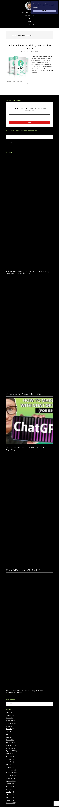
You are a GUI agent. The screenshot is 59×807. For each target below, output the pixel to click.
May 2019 (8, 792)
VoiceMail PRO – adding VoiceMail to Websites (29, 47)
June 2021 (9, 729)
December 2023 (10, 720)
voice (29, 83)
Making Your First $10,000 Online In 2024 (23, 394)
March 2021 (9, 737)
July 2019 (8, 786)
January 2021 (9, 742)
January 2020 (9, 770)
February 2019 (10, 800)
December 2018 (10, 803)
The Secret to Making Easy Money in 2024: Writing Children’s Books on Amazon (27, 272)
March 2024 (9, 712)
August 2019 (9, 783)
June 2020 (9, 759)
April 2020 (8, 764)
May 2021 (8, 731)
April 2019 (8, 794)
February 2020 (10, 767)
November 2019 (10, 775)
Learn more (36, 7)
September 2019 (10, 781)
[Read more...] (35, 72)
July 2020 (8, 756)
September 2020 (10, 751)
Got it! (44, 11)
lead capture (17, 83)
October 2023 (9, 726)
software (24, 83)
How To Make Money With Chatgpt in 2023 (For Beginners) (26, 448)
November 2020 (10, 745)
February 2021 (10, 740)
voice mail (34, 83)
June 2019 (9, 789)
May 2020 (8, 762)
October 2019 (9, 778)
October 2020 (9, 748)
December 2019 (10, 773)
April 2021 (8, 734)
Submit (10, 143)
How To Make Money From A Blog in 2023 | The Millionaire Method (26, 691)
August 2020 (9, 753)
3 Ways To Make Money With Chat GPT (23, 570)
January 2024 (9, 718)
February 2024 (10, 715)
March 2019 (9, 797)
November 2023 (10, 723)
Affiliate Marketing (18, 81)
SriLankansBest (29, 13)
